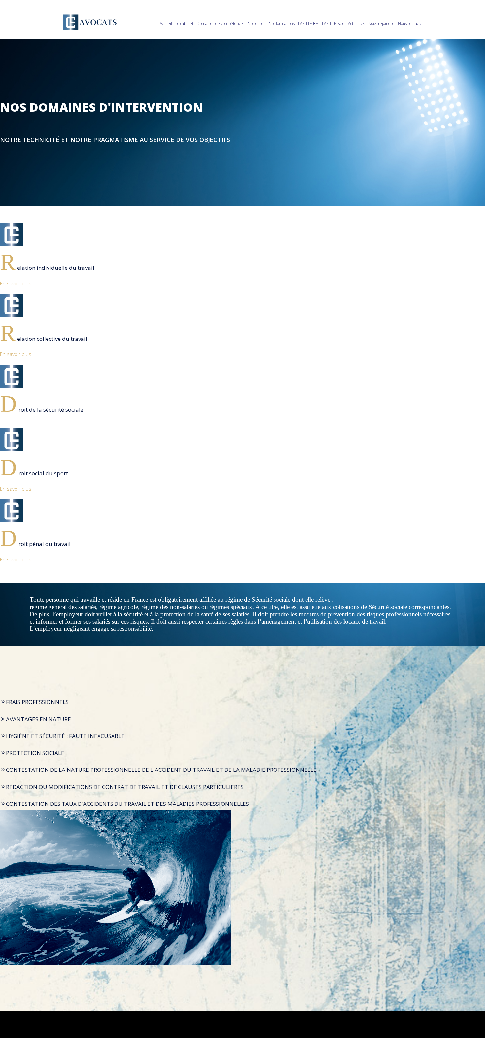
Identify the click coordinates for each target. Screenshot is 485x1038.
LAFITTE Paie (333, 23)
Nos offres (256, 23)
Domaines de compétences (220, 23)
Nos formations (282, 23)
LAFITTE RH (308, 23)
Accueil (166, 23)
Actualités (356, 23)
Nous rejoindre (381, 23)
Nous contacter (411, 23)
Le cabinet (184, 23)
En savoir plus (15, 283)
